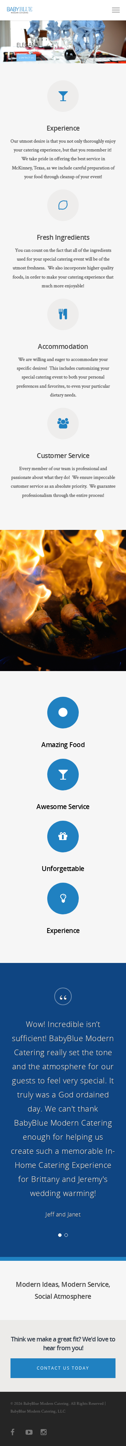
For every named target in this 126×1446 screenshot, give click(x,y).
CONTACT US (26, 57)
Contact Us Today (63, 1368)
